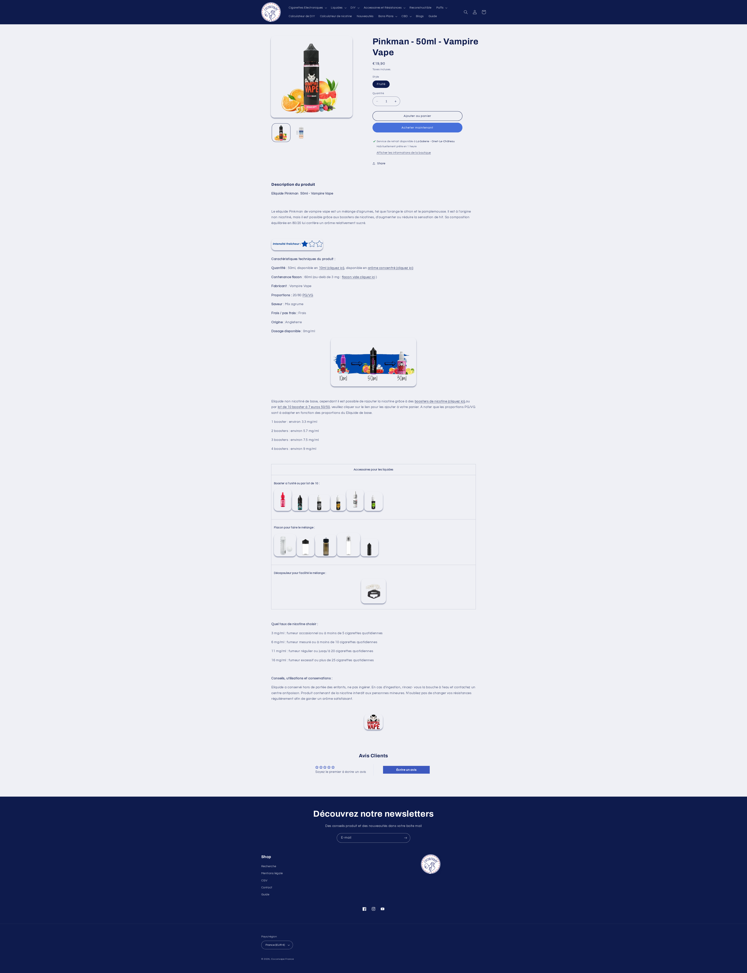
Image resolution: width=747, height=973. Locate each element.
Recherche (268, 866)
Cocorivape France (282, 959)
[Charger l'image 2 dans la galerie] (301, 132)
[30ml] (369, 556)
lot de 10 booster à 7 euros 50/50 (304, 407)
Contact (266, 887)
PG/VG (307, 295)
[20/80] (355, 510)
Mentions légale (272, 873)
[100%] (373, 510)
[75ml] (348, 556)
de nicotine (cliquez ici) (447, 401)
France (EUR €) (275, 945)
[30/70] (338, 510)
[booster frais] (300, 510)
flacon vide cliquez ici (358, 277)
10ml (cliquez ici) (331, 268)
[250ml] (285, 556)
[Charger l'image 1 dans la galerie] (281, 132)
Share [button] (381, 163)
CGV (264, 880)
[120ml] (326, 556)
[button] (307, 8)
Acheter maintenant (417, 127)
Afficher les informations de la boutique (404, 152)
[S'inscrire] (405, 838)
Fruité (381, 84)
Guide (265, 894)
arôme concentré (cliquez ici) (390, 268)
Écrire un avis (406, 769)
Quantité (378, 93)
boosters (422, 401)
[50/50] (283, 510)
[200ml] (305, 556)
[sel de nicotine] (319, 510)
